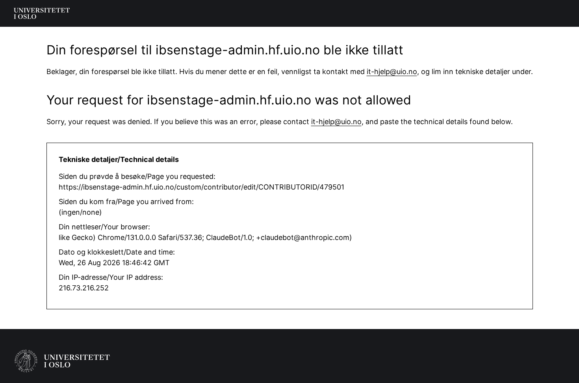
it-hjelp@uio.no (392, 71)
